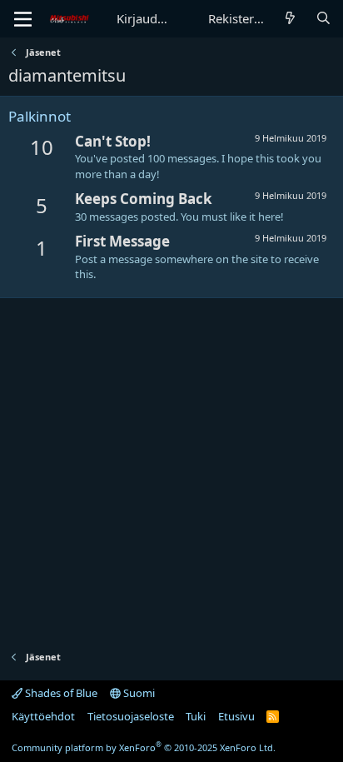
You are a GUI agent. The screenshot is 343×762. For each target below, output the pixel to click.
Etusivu (236, 716)
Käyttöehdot (43, 716)
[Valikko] (22, 19)
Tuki (196, 716)
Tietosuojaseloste (130, 716)
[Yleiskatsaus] (290, 18)
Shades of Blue (59, 692)
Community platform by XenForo (144, 747)
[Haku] (323, 18)
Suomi (138, 692)
